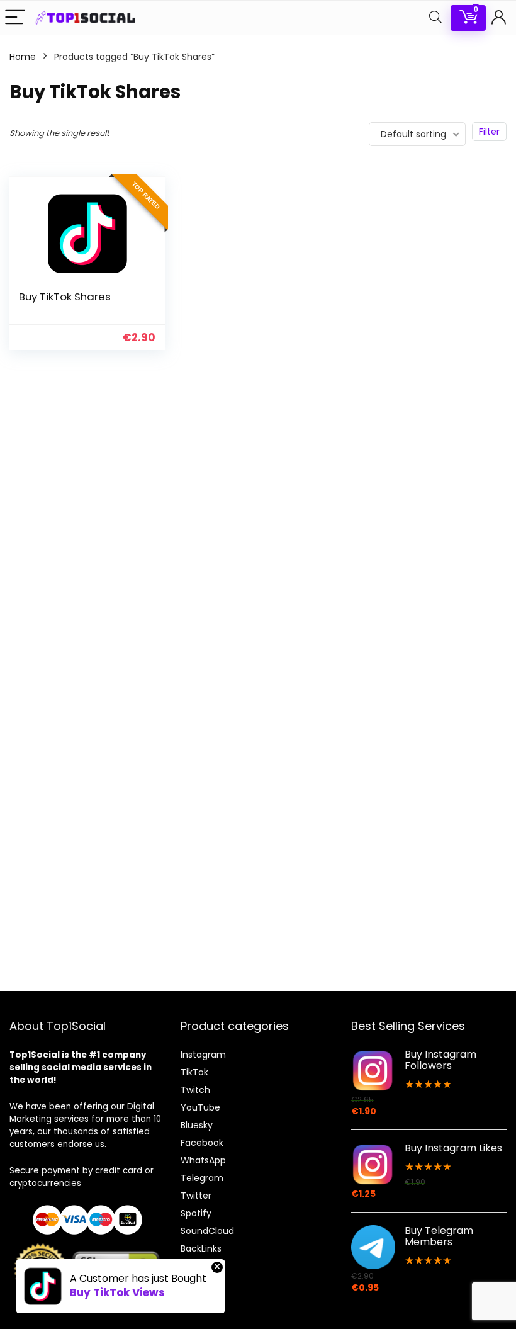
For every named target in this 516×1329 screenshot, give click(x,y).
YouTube (200, 1107)
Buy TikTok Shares (65, 296)
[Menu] (15, 18)
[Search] (435, 18)
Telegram (202, 1178)
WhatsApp (203, 1160)
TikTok (194, 1072)
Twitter (196, 1195)
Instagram (203, 1054)
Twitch (195, 1089)
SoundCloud (207, 1230)
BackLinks (201, 1248)
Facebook (202, 1142)
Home (22, 56)
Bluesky (197, 1125)
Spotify (196, 1213)
